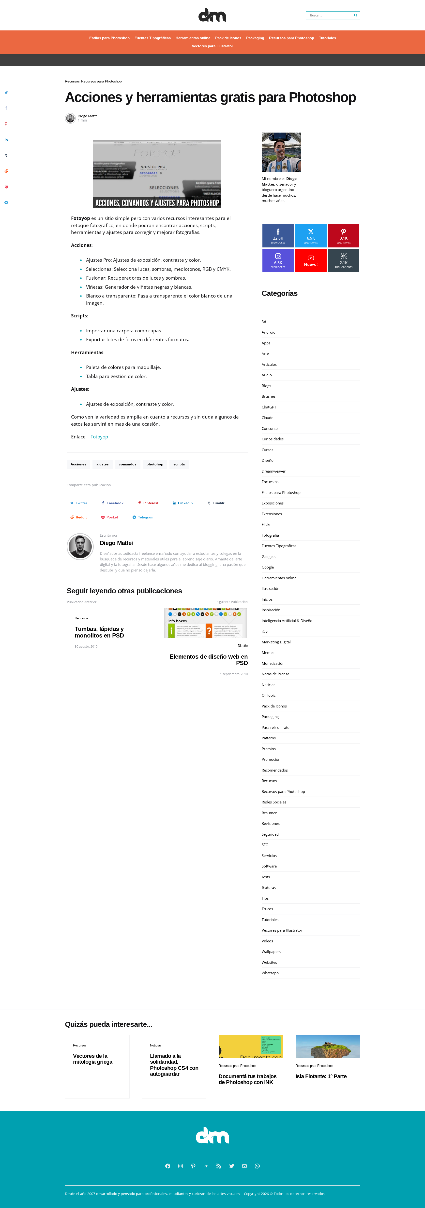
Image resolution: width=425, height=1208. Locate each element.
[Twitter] (232, 1166)
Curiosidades (273, 438)
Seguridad (270, 834)
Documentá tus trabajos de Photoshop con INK (247, 1079)
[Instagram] (180, 1166)
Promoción (271, 759)
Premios (269, 748)
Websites (269, 962)
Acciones (78, 464)
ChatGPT (269, 407)
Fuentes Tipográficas (153, 38)
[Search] (356, 15)
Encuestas (270, 481)
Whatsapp (270, 972)
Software (269, 866)
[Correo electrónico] (244, 1166)
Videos (267, 940)
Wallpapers (271, 951)
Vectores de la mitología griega (92, 1059)
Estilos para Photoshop (109, 38)
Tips (265, 898)
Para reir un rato (275, 727)
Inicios (267, 599)
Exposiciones (273, 503)
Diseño (243, 646)
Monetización (273, 663)
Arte (265, 353)
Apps (266, 342)
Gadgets (268, 556)
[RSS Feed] (219, 1166)
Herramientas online (193, 38)
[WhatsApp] (257, 1166)
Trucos (267, 908)
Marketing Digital (276, 641)
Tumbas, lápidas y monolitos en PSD (99, 631)
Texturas (269, 887)
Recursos (72, 81)
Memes (268, 652)
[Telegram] (206, 1166)
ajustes (102, 464)
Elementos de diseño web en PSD (209, 659)
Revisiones (271, 823)
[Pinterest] (193, 1166)
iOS (265, 631)
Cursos (267, 449)
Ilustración (270, 588)
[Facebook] (168, 1166)
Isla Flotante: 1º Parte (321, 1076)
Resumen (269, 812)
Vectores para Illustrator (212, 46)
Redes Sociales (274, 802)
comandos (128, 464)
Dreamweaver (274, 471)
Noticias (268, 684)
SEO (265, 844)
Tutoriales (327, 38)
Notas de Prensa (275, 673)
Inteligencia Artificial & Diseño (287, 620)
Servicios (269, 855)
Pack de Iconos (228, 38)
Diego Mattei (88, 116)
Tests (266, 876)
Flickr (266, 524)
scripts (179, 464)
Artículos (269, 364)
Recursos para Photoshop (291, 38)
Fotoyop (99, 437)
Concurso (270, 428)
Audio (267, 374)
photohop (155, 464)
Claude (267, 417)
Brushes (268, 396)
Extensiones (272, 513)
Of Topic (268, 695)
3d (264, 321)
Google (268, 567)
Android (268, 332)
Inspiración (271, 609)
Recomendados (275, 770)
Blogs (266, 385)
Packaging (255, 38)
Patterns (269, 737)
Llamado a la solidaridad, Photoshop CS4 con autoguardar (174, 1065)
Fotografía (270, 535)
